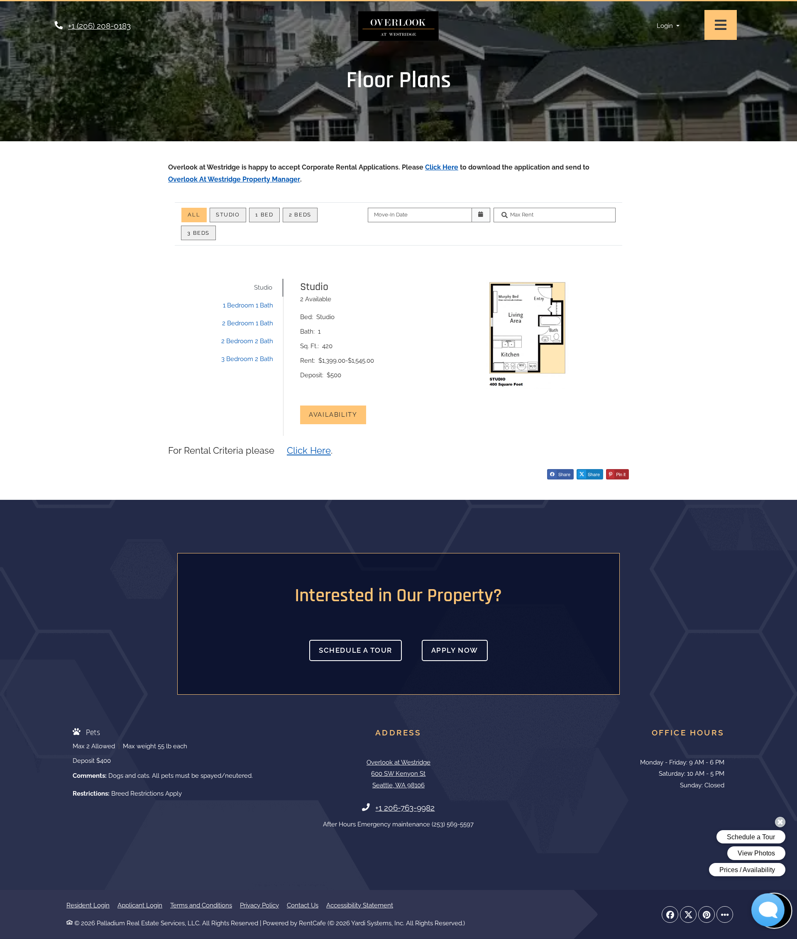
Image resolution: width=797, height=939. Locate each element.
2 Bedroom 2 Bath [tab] (247, 341)
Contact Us (302, 905)
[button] (668, 26)
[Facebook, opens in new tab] (670, 914)
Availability (337, 414)
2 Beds (300, 214)
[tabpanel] (460, 357)
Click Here (441, 167)
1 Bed (264, 214)
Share (563, 474)
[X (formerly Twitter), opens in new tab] (688, 914)
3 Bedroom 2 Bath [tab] (247, 359)
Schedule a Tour (355, 650)
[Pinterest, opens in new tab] (706, 914)
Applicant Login (139, 905)
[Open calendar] (481, 215)
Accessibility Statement (359, 905)
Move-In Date (391, 214)
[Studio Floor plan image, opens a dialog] (527, 334)
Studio (228, 214)
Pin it (620, 474)
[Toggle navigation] (720, 25)
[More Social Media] (724, 914)
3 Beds (198, 233)
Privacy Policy (259, 905)
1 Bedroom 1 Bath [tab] (248, 305)
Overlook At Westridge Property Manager (234, 179)
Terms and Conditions (201, 905)
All (194, 214)
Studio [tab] (263, 287)
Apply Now (459, 650)
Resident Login (88, 905)
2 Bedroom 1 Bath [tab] (247, 323)
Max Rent (521, 214)
